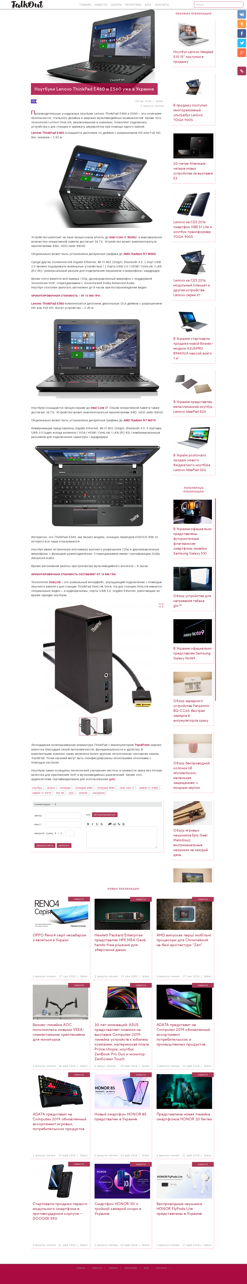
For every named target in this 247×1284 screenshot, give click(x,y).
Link (119, 824)
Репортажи (133, 5)
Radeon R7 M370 (41, 793)
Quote (110, 824)
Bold (88, 824)
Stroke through (101, 824)
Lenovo (51, 787)
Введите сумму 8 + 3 (48, 833)
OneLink (83, 793)
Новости (101, 5)
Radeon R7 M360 (148, 787)
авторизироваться (105, 814)
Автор (38, 815)
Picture (123, 824)
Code (114, 824)
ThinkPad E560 (106, 787)
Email (38, 824)
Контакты (162, 5)
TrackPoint (99, 793)
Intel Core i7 (127, 787)
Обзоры (116, 5)
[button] (133, 659)
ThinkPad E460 (84, 787)
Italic (92, 824)
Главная (85, 5)
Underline (97, 824)
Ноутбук (37, 787)
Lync (71, 793)
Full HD (60, 793)
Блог (148, 5)
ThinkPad (65, 787)
